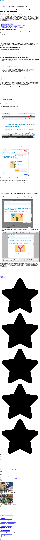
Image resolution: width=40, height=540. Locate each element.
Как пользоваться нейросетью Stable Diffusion (6, 503)
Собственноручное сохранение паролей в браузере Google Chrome (9, 478)
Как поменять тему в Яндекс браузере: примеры (6, 472)
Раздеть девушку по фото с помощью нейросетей (6, 515)
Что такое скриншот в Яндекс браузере (7, 23)
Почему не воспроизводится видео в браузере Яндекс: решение (8, 475)
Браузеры (13, 13)
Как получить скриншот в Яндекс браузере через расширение (10, 26)
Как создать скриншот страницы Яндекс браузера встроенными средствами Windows (13, 25)
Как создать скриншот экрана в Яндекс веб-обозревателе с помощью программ (12, 27)
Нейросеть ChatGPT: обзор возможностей (5, 491)
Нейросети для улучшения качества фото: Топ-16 (6, 535)
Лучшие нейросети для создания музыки (5, 527)
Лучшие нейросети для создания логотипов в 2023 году (7, 523)
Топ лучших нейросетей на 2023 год (5, 531)
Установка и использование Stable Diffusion (6, 519)
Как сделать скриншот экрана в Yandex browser (8, 24)
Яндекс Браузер (2, 276)
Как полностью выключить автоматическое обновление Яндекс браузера (10, 469)
